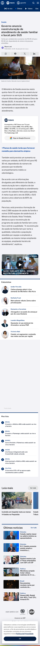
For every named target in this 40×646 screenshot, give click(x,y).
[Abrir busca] (33, 3)
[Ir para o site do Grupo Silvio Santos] (17, 612)
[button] (17, 506)
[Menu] (38, 3)
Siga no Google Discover (21, 138)
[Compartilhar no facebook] (15, 53)
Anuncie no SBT (20, 618)
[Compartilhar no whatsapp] (5, 53)
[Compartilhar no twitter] (24, 53)
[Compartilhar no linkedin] (34, 53)
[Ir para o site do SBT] (31, 612)
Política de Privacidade (24, 634)
